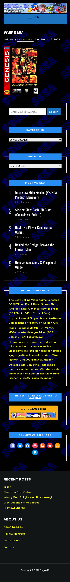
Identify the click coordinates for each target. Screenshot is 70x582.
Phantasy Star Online (18, 492)
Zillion (7, 486)
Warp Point (39, 409)
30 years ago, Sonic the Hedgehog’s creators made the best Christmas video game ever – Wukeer (35, 369)
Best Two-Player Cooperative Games (33, 230)
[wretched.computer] (33, 415)
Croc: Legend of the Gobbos (21, 502)
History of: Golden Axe (43, 322)
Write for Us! (12, 540)
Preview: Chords (14, 507)
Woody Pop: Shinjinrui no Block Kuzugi (28, 497)
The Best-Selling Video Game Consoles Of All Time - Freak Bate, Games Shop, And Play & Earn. (34, 304)
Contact (9, 547)
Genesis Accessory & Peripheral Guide (35, 265)
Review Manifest (14, 533)
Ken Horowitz (25, 39)
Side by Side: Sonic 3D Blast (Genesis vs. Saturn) (33, 212)
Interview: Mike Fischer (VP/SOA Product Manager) (36, 195)
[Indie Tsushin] (18, 415)
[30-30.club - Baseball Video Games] (49, 415)
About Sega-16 (13, 526)
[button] (35, 17)
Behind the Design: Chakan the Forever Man (34, 247)
